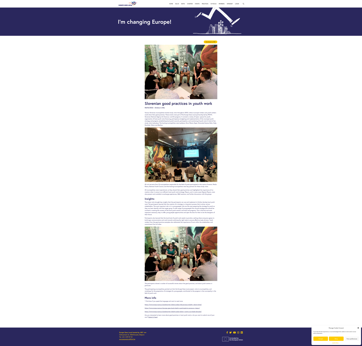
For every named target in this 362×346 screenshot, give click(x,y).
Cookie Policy (335, 342)
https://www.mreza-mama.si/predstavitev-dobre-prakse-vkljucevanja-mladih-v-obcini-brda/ (173, 305)
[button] (358, 328)
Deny (336, 339)
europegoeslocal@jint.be (127, 339)
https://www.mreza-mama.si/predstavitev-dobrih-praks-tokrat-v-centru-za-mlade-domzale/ (173, 311)
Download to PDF (210, 42)
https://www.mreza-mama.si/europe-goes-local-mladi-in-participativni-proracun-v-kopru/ (172, 308)
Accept (321, 339)
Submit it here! (153, 317)
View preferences (352, 339)
